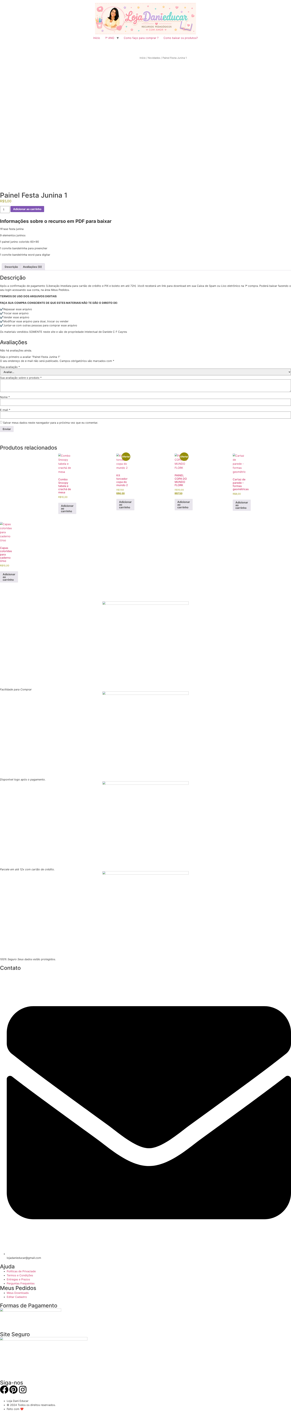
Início (96, 38)
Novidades (154, 57)
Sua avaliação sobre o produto (21, 377)
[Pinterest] (13, 1389)
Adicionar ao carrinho (27, 209)
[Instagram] (23, 1389)
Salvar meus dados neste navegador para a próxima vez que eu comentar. (50, 422)
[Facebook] (4, 1389)
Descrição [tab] (11, 266)
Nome (5, 397)
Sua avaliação (10, 367)
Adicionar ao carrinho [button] (67, 508)
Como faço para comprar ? (141, 38)
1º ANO (109, 38)
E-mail (5, 409)
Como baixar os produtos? (181, 38)
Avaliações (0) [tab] (32, 266)
